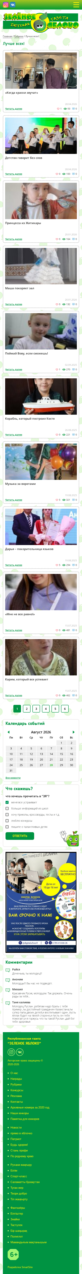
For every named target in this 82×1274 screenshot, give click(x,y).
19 (31, 759)
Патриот (15, 1139)
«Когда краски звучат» (21, 92)
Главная (7, 36)
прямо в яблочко (21, 1133)
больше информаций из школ (29, 808)
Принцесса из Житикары (23, 223)
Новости (16, 1127)
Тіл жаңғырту (19, 1199)
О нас (14, 1073)
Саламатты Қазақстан (25, 1182)
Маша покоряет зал (19, 288)
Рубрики (18, 36)
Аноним (17, 979)
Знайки (15, 1219)
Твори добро (18, 1193)
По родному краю (21, 1156)
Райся (16, 969)
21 (51, 759)
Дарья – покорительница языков (29, 549)
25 (21, 765)
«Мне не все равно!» (20, 614)
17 (11, 759)
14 (51, 754)
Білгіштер (16, 1213)
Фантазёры (17, 1207)
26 (31, 765)
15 (61, 754)
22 (61, 759)
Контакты (16, 1101)
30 (71, 765)
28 (51, 765)
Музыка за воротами (20, 484)
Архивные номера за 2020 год (29, 1107)
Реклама (16, 1096)
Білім (13, 1170)
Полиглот (16, 1236)
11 (21, 754)
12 (31, 754)
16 (71, 754)
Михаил (17, 989)
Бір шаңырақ (18, 1230)
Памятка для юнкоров (24, 1118)
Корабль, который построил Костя (30, 418)
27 (41, 765)
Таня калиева (21, 1002)
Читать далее (13, 108)
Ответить (20, 836)
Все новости (13, 777)
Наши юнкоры (19, 1113)
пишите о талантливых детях (29, 826)
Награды (16, 1078)
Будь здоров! (19, 1144)
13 (41, 754)
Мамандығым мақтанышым (28, 1242)
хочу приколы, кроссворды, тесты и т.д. (35, 814)
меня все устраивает (24, 802)
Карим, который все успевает (26, 679)
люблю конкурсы (21, 820)
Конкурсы (16, 1090)
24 (11, 765)
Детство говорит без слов (23, 158)
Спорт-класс (18, 1176)
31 (11, 770)
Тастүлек (16, 1225)
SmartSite (27, 1267)
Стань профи (19, 1150)
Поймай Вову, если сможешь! (26, 353)
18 (21, 759)
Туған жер (16, 1187)
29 (61, 765)
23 (71, 759)
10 (11, 754)
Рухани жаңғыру (21, 1164)
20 (41, 759)
